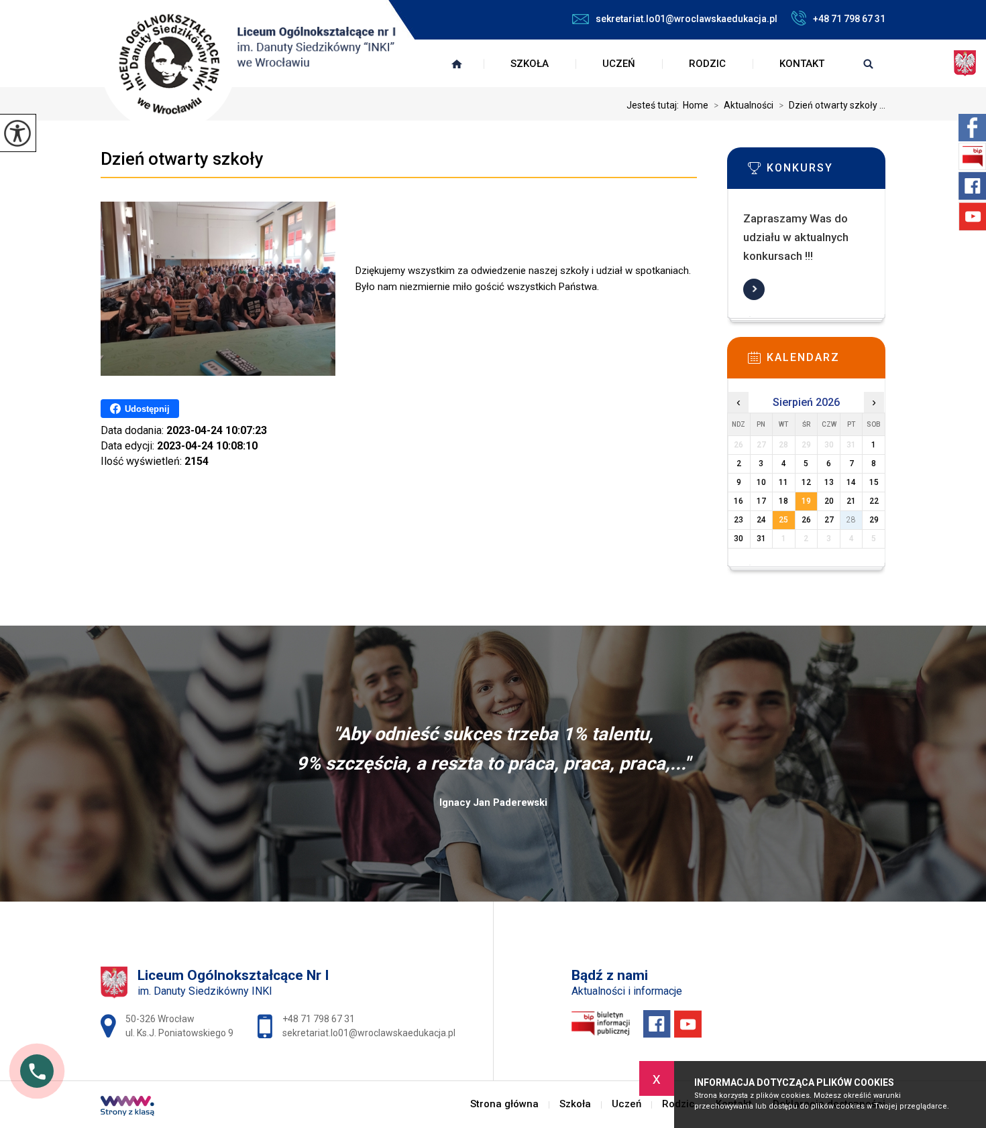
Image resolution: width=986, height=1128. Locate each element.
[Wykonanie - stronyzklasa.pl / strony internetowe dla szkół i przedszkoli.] (127, 1107)
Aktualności (743, 105)
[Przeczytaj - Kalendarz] (826, 362)
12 (806, 482)
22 (874, 501)
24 (761, 519)
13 (829, 482)
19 (806, 501)
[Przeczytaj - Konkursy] (826, 172)
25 (783, 519)
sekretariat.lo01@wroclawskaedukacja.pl (686, 18)
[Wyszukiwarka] (868, 63)
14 (851, 482)
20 (829, 501)
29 (874, 519)
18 (783, 501)
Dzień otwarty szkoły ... (832, 105)
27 (829, 519)
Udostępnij (147, 409)
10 (761, 482)
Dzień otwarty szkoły (182, 159)
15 (874, 482)
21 (851, 501)
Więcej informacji (754, 289)
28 (851, 519)
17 (761, 501)
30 (738, 538)
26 (806, 519)
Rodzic (707, 64)
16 (738, 501)
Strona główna (457, 63)
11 (783, 482)
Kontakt (801, 64)
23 (738, 519)
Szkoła (529, 64)
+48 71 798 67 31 (849, 18)
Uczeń (618, 64)
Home (695, 105)
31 (761, 538)
